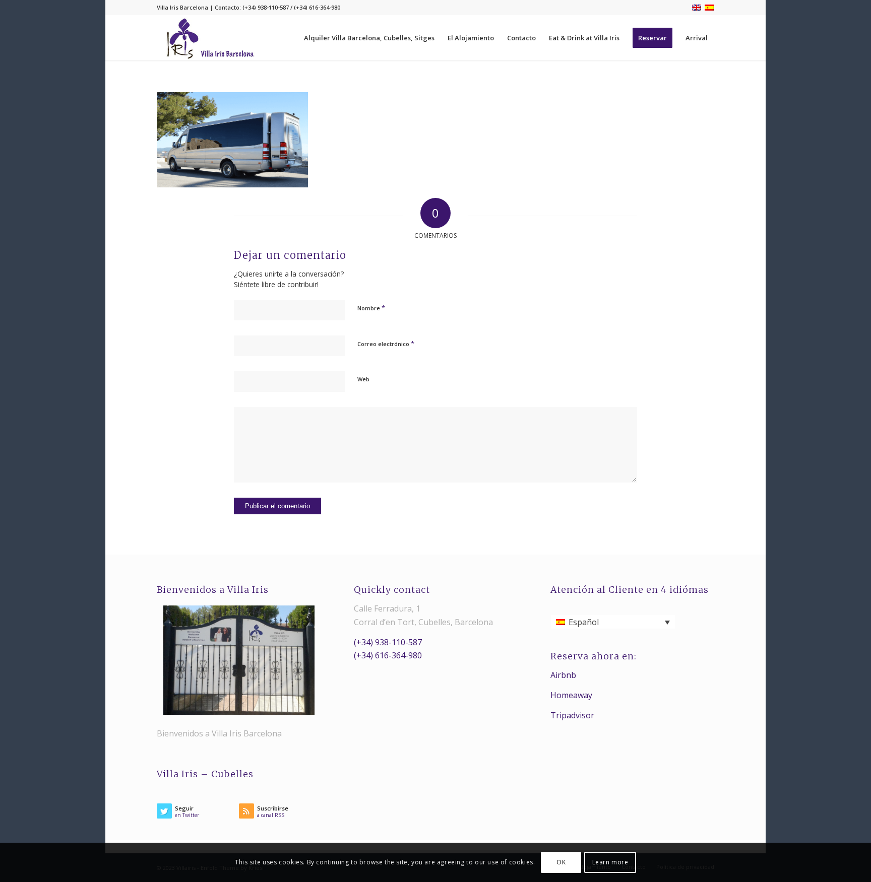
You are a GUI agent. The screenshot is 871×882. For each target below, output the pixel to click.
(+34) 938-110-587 (388, 642)
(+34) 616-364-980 (388, 655)
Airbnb (563, 675)
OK (561, 862)
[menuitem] (369, 37)
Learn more (610, 862)
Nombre (371, 307)
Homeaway (571, 695)
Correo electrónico (385, 343)
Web (363, 379)
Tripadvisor (572, 715)
